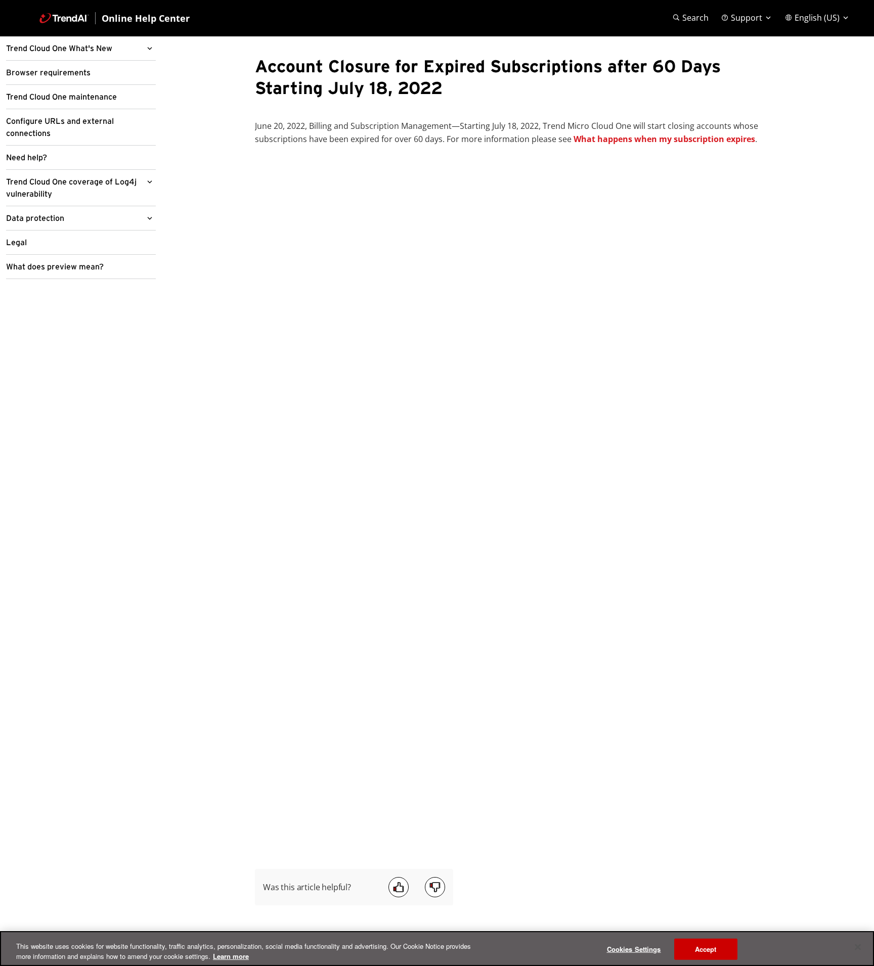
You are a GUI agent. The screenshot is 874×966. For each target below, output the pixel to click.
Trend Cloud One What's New (59, 48)
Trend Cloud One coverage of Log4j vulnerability (71, 188)
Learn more (231, 955)
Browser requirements (48, 73)
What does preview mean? (55, 267)
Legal (16, 243)
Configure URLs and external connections (60, 127)
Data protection (35, 218)
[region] (437, 948)
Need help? (26, 158)
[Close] (858, 947)
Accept (706, 949)
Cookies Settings (634, 949)
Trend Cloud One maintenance (61, 97)
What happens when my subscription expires (664, 139)
